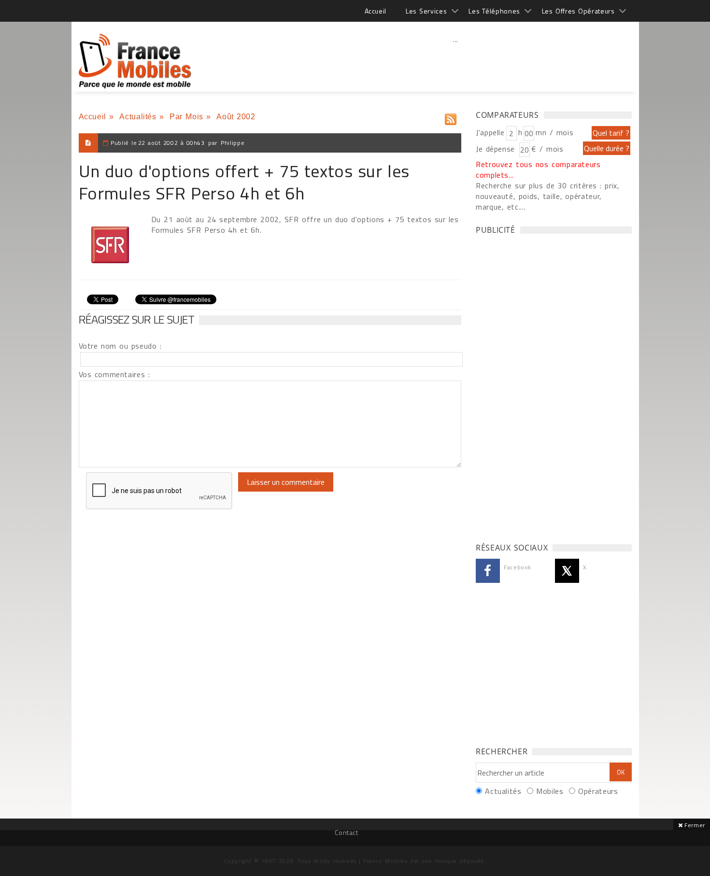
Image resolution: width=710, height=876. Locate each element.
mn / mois (554, 132)
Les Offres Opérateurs (578, 11)
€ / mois (547, 148)
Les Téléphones (494, 11)
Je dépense (497, 148)
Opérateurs (598, 791)
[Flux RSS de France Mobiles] (450, 117)
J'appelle (490, 132)
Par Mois (186, 117)
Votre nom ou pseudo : (120, 345)
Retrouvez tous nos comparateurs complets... (538, 169)
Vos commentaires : (114, 374)
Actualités (137, 117)
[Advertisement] (456, 60)
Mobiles (549, 791)
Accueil (375, 11)
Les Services (426, 11)
